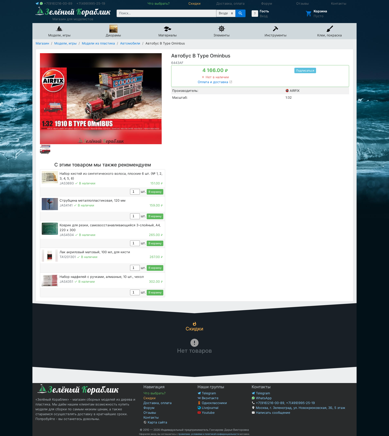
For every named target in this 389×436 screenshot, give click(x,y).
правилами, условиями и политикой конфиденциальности (208, 434)
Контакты (151, 417)
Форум (148, 408)
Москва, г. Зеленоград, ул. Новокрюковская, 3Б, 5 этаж (300, 408)
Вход (264, 16)
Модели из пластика (98, 43)
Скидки (149, 398)
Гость (264, 11)
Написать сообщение (273, 413)
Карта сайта (157, 422)
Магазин (42, 43)
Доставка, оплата (157, 403)
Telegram (208, 393)
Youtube (208, 413)
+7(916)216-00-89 (58, 3)
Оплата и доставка (213, 82)
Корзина (320, 11)
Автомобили (130, 43)
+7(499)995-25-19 (90, 3)
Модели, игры (65, 43)
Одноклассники (214, 403)
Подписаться (305, 70)
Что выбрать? (154, 393)
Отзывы (149, 413)
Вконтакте (209, 398)
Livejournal (209, 408)
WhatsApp (263, 398)
